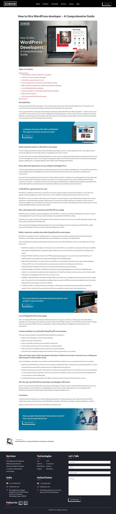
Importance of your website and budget (34, 77)
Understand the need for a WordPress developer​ (37, 75)
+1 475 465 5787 (45, 483)
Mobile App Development (13, 464)
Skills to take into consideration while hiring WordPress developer (42, 85)
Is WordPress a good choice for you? (33, 80)
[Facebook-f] (21, 503)
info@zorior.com (33, 404)
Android (39, 464)
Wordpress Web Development (15, 466)
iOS (38, 461)
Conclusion (23, 99)
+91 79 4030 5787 (14, 483)
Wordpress (49, 469)
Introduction (24, 73)
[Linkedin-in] (26, 503)
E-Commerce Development (14, 469)
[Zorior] (10, 4)
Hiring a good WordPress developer (30, 111)
